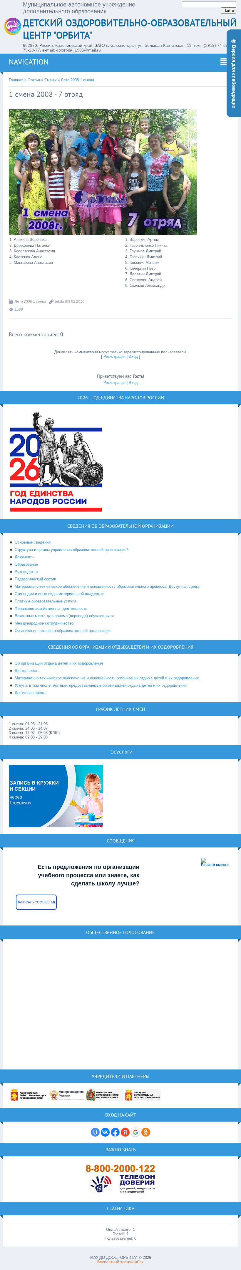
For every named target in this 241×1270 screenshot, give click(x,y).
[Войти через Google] (135, 1132)
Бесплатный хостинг (115, 1262)
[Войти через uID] (95, 1132)
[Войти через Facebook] (115, 1132)
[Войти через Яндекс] (125, 1132)
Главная (16, 80)
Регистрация (114, 356)
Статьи (34, 80)
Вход (133, 356)
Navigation (28, 62)
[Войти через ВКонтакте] (105, 1132)
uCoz (139, 1262)
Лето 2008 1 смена (77, 80)
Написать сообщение (36, 902)
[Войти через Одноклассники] (145, 1132)
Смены (50, 80)
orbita (59, 301)
